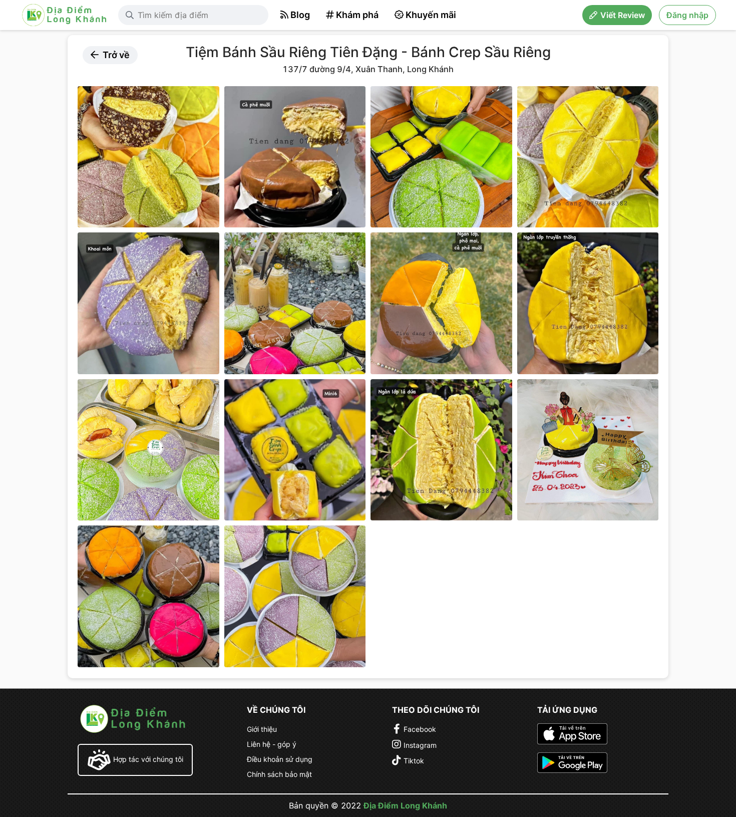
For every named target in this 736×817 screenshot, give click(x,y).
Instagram (420, 745)
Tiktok (414, 760)
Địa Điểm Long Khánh (405, 805)
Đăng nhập (687, 15)
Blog (300, 15)
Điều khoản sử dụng (279, 759)
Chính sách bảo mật (279, 774)
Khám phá (357, 15)
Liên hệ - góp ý (271, 744)
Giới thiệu (262, 729)
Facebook (420, 729)
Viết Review (622, 15)
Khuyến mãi (431, 15)
